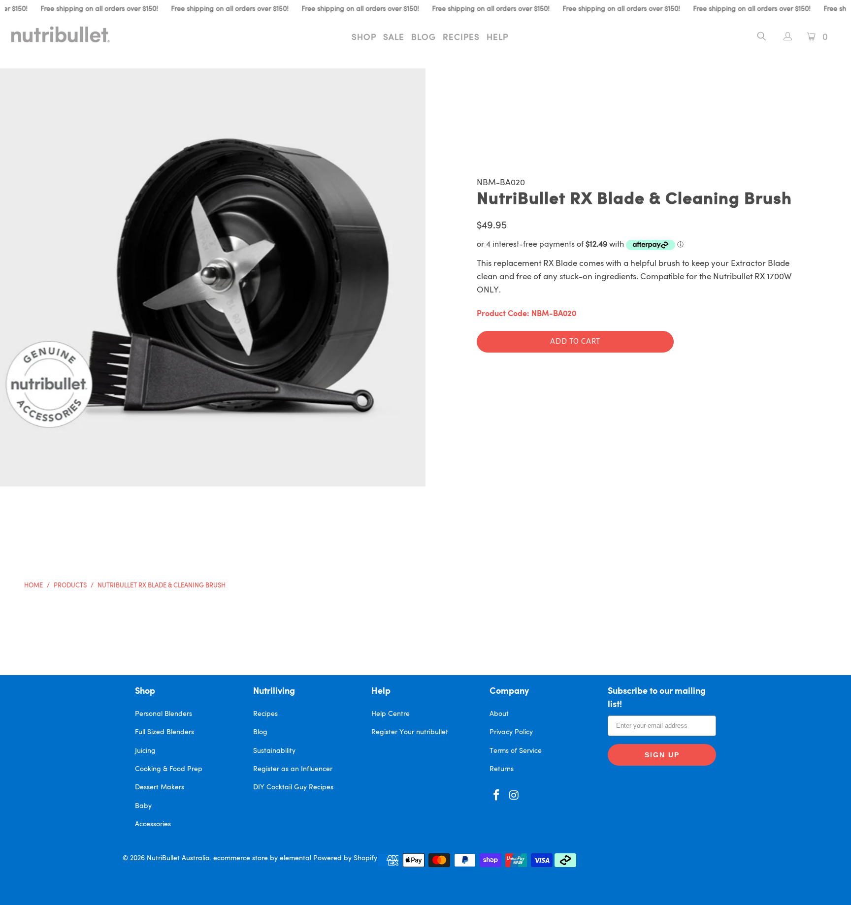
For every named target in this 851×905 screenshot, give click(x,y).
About (499, 714)
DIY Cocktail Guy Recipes (293, 787)
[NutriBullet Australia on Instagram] (514, 796)
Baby (143, 806)
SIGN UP (662, 755)
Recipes (461, 37)
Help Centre (390, 714)
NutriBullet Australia (178, 858)
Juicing (145, 750)
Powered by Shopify (345, 858)
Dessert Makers (159, 787)
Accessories (153, 824)
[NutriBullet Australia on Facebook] (497, 796)
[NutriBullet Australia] (73, 34)
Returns (502, 769)
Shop (364, 37)
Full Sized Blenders (164, 732)
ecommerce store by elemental (262, 858)
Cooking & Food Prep (168, 769)
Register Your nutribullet (409, 732)
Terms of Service (516, 750)
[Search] (761, 38)
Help (497, 37)
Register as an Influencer (292, 769)
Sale (393, 37)
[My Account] (782, 37)
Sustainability (274, 750)
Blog (423, 37)
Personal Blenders (163, 714)
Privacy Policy (511, 732)
